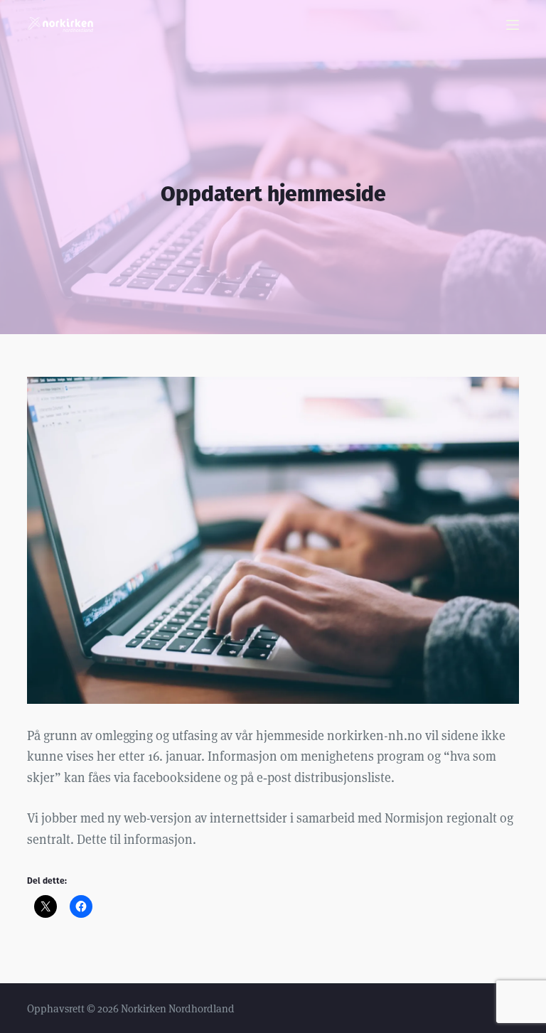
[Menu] (512, 24)
